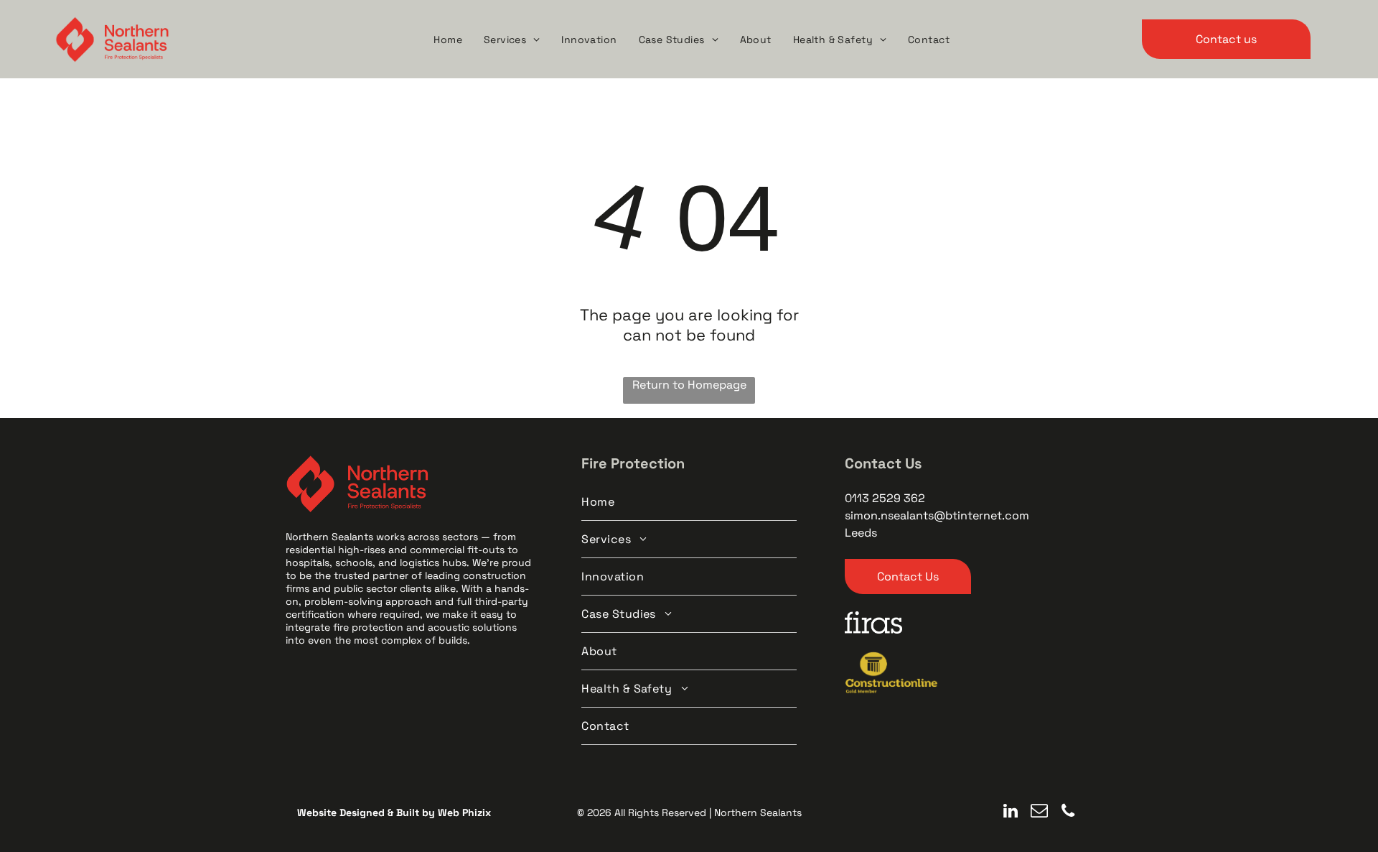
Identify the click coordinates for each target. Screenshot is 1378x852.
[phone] (1068, 812)
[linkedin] (1010, 812)
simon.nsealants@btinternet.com (937, 515)
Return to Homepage (689, 384)
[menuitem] (448, 39)
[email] (1039, 812)
